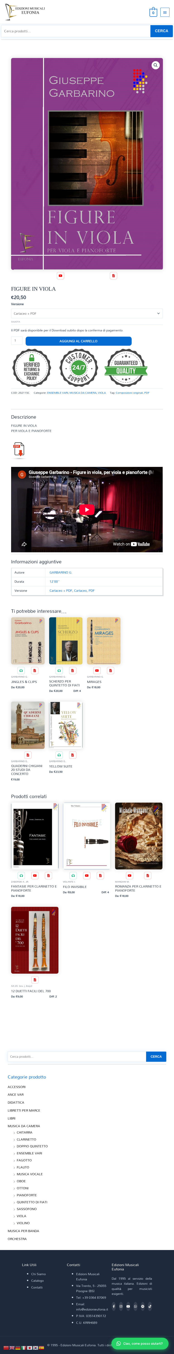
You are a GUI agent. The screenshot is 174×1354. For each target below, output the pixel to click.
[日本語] (30, 1347)
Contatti (37, 1287)
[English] (12, 1347)
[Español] (42, 1347)
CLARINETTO (26, 1139)
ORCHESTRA (17, 1239)
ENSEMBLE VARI (57, 392)
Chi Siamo (38, 1274)
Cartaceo (80, 590)
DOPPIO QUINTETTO (32, 1146)
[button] (156, 65)
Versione (17, 304)
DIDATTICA (16, 1102)
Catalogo (37, 1280)
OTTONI (23, 1188)
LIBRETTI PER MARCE (24, 1110)
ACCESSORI (17, 1087)
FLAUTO (23, 1167)
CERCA (161, 31)
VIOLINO (23, 1223)
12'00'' (55, 581)
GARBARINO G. (61, 572)
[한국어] (36, 1347)
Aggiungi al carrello (78, 341)
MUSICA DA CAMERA (83, 392)
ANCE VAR (16, 1094)
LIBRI (11, 1118)
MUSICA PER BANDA (23, 1231)
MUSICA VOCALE (30, 1174)
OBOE (21, 1181)
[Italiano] (24, 1347)
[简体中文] (6, 1347)
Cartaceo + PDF (61, 590)
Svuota (15, 321)
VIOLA (102, 392)
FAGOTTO (24, 1160)
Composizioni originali (129, 392)
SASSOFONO (27, 1209)
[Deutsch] (18, 1347)
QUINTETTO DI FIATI (32, 1202)
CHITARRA (24, 1132)
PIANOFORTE (27, 1195)
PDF (147, 392)
